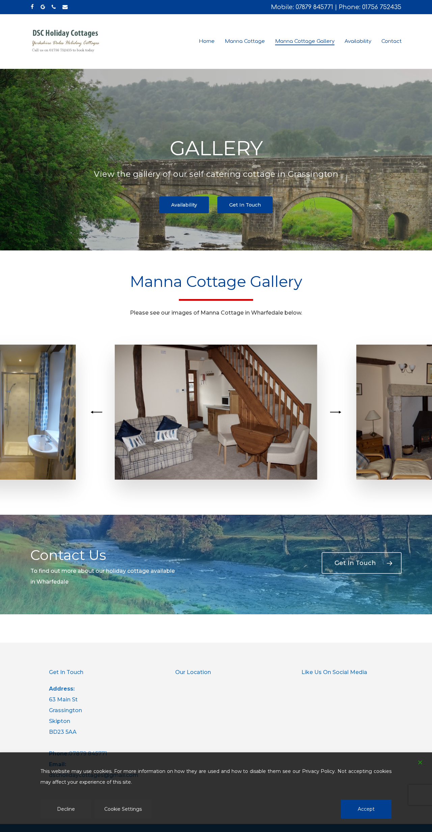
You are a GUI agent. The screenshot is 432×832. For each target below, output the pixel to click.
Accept (366, 809)
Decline (66, 809)
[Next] (334, 412)
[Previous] (97, 412)
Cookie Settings (123, 809)
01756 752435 (381, 7)
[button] (184, 204)
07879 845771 (314, 7)
